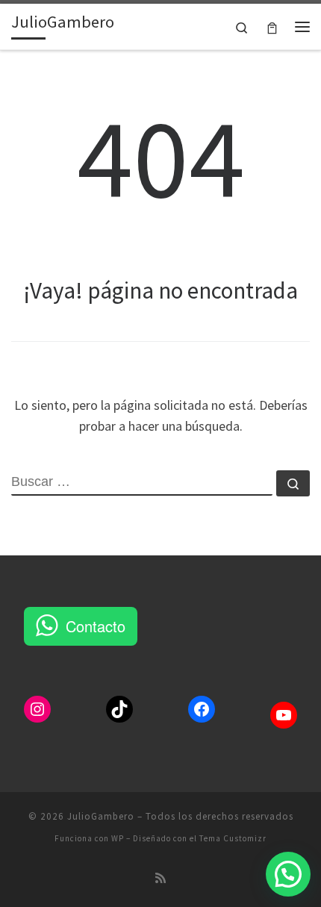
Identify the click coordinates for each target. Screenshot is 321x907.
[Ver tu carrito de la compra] (272, 26)
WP (117, 838)
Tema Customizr (233, 838)
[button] (288, 874)
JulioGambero (100, 816)
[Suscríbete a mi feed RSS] (160, 878)
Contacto (95, 626)
